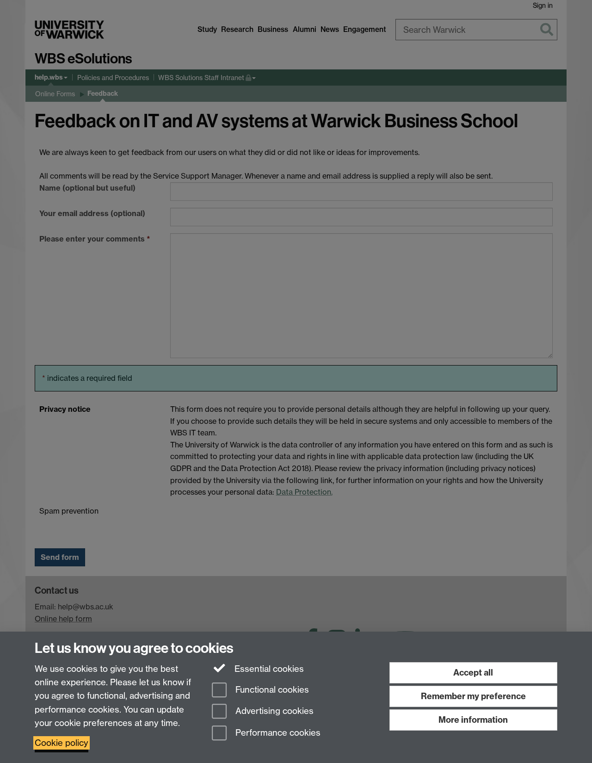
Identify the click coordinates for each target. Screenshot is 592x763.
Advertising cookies (273, 711)
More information (473, 719)
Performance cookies (277, 733)
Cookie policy (61, 743)
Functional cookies (271, 689)
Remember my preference (473, 696)
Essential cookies (268, 669)
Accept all (473, 672)
